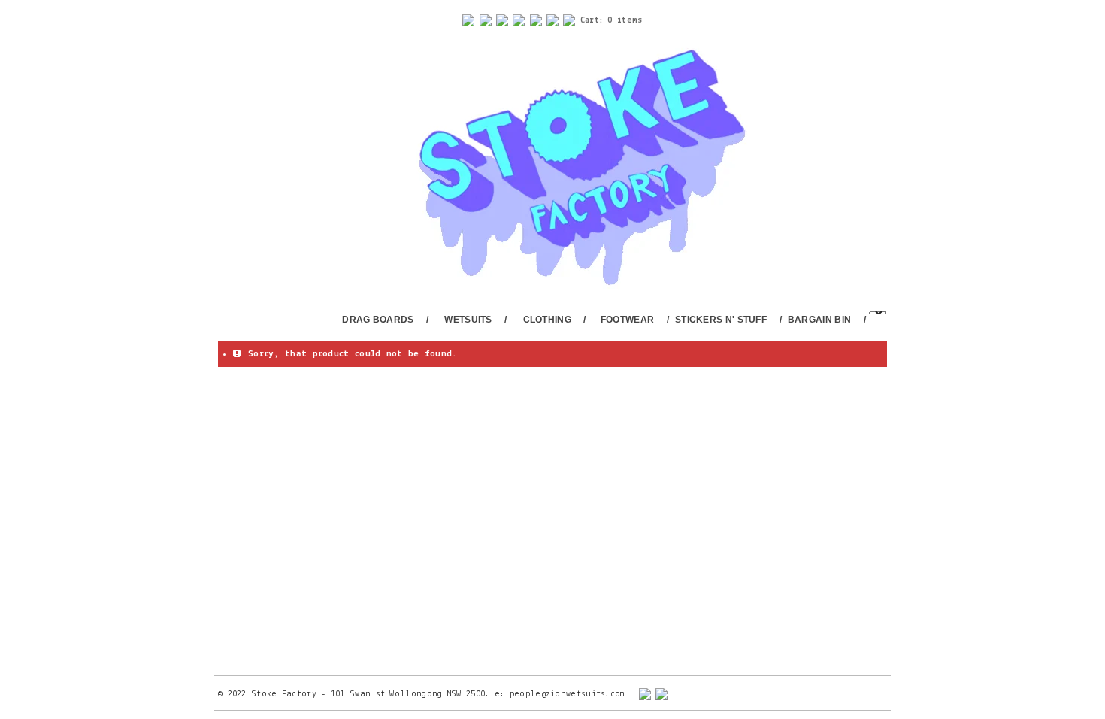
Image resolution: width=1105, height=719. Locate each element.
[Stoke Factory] (562, 169)
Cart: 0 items (611, 20)
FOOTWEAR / (635, 319)
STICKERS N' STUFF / (728, 319)
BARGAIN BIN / (827, 319)
